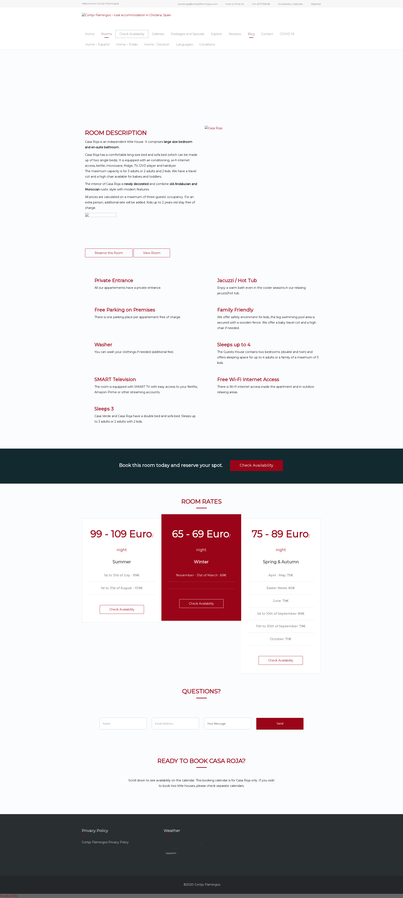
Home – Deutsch (156, 44)
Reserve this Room (109, 253)
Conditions (207, 44)
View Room (151, 253)
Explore (216, 34)
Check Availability (131, 34)
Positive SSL (9, 896)
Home (89, 34)
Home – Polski (126, 44)
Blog (251, 34)
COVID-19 (287, 34)
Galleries (158, 34)
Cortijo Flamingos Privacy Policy (105, 842)
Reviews (235, 34)
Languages (184, 44)
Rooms (106, 34)
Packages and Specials (187, 34)
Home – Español (97, 44)
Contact (267, 34)
